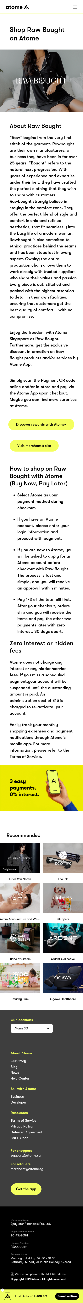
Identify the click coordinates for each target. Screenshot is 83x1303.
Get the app (26, 1189)
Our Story (18, 1061)
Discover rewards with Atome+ (41, 424)
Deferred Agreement (26, 1132)
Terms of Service (23, 1120)
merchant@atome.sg (27, 1169)
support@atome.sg (26, 1155)
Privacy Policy (22, 1126)
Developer (18, 1102)
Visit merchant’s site (34, 446)
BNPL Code (19, 1138)
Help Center (20, 1078)
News (15, 1073)
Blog (14, 1067)
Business (17, 1097)
